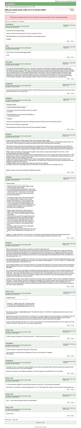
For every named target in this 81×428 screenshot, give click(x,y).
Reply (68, 41)
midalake (9, 98)
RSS (43, 422)
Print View (38, 422)
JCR (7, 46)
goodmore (9, 83)
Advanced (72, 10)
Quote (72, 41)
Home (6, 6)
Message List (14, 21)
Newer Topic (8, 419)
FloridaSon (13, 12)
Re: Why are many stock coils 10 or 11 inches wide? (18, 47)
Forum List (7, 21)
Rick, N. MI (9, 378)
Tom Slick (9, 62)
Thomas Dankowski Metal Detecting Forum (20, 6)
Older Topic (15, 419)
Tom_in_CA (10, 291)
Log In (63, 1)
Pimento (8, 134)
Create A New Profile (71, 1)
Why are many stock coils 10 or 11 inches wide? (17, 26)
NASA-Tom (9, 330)
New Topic (21, 21)
